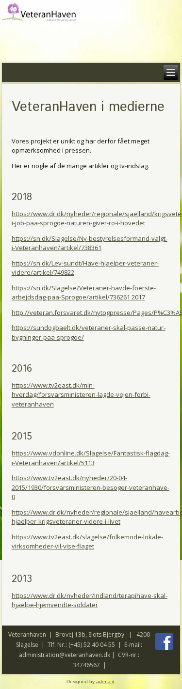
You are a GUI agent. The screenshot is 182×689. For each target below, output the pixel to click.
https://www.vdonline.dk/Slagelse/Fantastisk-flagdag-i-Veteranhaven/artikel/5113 (91, 458)
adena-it (105, 681)
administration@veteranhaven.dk (64, 655)
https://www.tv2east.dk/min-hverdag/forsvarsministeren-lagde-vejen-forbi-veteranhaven (81, 394)
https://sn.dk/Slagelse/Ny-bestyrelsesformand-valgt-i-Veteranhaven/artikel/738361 (89, 243)
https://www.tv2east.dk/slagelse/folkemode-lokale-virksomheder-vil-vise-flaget (87, 541)
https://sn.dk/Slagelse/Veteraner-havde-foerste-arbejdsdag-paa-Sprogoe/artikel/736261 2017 (84, 292)
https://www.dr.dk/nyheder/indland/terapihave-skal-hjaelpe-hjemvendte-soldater (89, 600)
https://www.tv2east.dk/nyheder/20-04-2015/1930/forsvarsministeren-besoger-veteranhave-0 (90, 487)
